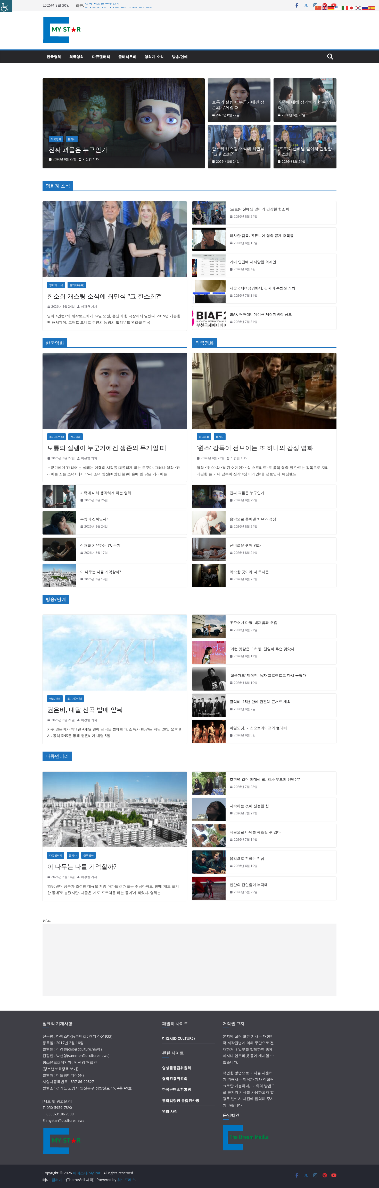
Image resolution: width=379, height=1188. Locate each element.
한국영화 (54, 56)
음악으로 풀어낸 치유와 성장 (253, 518)
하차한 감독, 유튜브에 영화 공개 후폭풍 (262, 235)
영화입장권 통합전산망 (180, 1100)
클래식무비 (127, 56)
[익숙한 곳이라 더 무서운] (209, 575)
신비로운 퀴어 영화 (131, 149)
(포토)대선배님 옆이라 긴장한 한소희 (305, 151)
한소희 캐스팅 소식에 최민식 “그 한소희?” (238, 151)
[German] (331, 7)
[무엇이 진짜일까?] (59, 522)
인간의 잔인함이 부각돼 (249, 884)
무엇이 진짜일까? (94, 518)
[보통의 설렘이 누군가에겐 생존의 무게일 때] (115, 391)
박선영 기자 (89, 458)
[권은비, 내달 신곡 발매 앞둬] (115, 652)
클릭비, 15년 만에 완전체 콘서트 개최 (260, 701)
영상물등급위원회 (176, 1067)
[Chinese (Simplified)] (318, 7)
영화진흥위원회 (174, 1078)
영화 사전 (170, 1111)
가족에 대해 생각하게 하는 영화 (304, 104)
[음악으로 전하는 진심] (209, 862)
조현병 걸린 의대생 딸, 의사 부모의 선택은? (265, 779)
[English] (325, 7)
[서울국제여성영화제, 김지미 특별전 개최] (209, 291)
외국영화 (76, 56)
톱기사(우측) (77, 285)
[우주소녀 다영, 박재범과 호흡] (209, 626)
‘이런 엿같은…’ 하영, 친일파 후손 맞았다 (262, 648)
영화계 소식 (154, 56)
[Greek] (338, 7)
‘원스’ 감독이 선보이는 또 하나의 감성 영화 (255, 447)
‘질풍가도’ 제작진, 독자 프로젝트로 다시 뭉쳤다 (268, 675)
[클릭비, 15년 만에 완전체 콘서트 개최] (209, 705)
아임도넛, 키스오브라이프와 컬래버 (258, 727)
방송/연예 (180, 56)
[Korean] (358, 7)
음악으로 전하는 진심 (247, 858)
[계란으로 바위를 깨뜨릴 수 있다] (209, 835)
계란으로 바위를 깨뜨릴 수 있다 (255, 832)
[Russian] (365, 7)
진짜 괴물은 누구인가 (102, 5)
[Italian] (345, 7)
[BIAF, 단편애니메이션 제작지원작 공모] (209, 318)
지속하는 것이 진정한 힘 (249, 805)
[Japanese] (351, 7)
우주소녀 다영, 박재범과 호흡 (253, 622)
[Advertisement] (189, 960)
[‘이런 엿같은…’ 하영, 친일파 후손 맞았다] (209, 652)
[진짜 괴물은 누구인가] (209, 496)
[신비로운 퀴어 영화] (180, 82)
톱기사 (128, 139)
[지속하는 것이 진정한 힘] (209, 809)
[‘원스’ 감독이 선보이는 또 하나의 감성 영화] (264, 391)
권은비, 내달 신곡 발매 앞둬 (85, 709)
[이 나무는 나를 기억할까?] (59, 575)
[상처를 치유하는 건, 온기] (59, 549)
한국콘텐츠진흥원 (176, 1089)
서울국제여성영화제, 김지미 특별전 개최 (262, 288)
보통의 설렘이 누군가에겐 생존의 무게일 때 (238, 104)
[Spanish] (371, 7)
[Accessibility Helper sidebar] (6, 6)
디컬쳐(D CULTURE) (178, 1038)
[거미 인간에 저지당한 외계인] (209, 265)
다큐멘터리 (101, 56)
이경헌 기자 (147, 159)
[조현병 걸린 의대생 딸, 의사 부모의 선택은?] (209, 783)
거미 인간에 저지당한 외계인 (253, 261)
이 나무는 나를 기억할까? (100, 571)
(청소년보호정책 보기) (60, 1068)
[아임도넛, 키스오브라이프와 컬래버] (209, 731)
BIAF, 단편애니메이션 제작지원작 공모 (261, 314)
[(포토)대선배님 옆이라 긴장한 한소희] (209, 213)
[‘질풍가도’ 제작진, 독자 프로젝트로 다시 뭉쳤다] (209, 679)
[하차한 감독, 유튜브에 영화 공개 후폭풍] (209, 239)
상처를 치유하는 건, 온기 (100, 545)
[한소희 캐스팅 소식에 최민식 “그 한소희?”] (115, 239)
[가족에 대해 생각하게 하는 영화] (59, 496)
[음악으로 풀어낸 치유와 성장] (209, 522)
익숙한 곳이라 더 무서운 (249, 571)
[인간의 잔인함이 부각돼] (209, 888)
